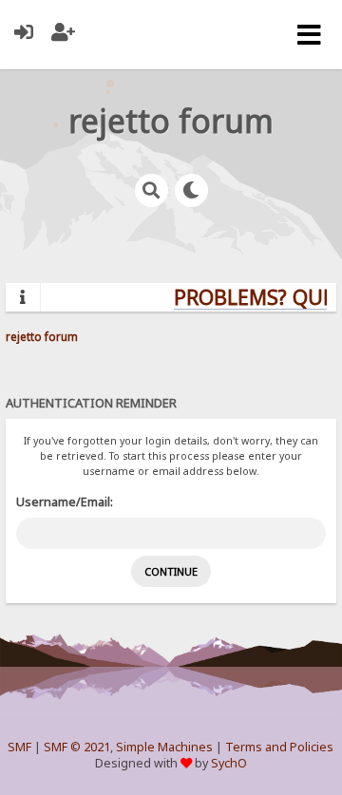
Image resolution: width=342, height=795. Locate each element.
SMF (19, 747)
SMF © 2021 (77, 747)
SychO (229, 763)
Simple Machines (164, 747)
